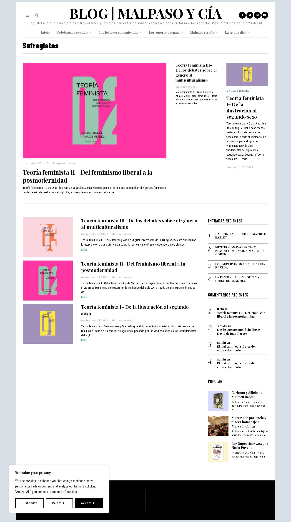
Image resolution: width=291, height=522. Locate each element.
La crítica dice (235, 33)
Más (84, 249)
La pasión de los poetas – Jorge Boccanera (237, 279)
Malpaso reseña (202, 33)
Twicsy (222, 325)
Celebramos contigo (72, 33)
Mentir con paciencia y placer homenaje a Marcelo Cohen (239, 251)
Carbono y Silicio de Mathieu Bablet (240, 235)
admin (221, 342)
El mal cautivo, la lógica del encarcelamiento (236, 348)
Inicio (45, 33)
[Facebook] (242, 15)
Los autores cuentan (164, 33)
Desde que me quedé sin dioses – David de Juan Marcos (240, 331)
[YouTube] (264, 15)
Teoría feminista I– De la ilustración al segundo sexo (245, 107)
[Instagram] (257, 15)
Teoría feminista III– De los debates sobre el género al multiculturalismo (196, 72)
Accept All (89, 503)
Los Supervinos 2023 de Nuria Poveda (240, 265)
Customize (30, 503)
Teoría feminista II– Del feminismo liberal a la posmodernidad (87, 176)
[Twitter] (249, 15)
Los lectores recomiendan (118, 33)
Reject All (59, 503)
